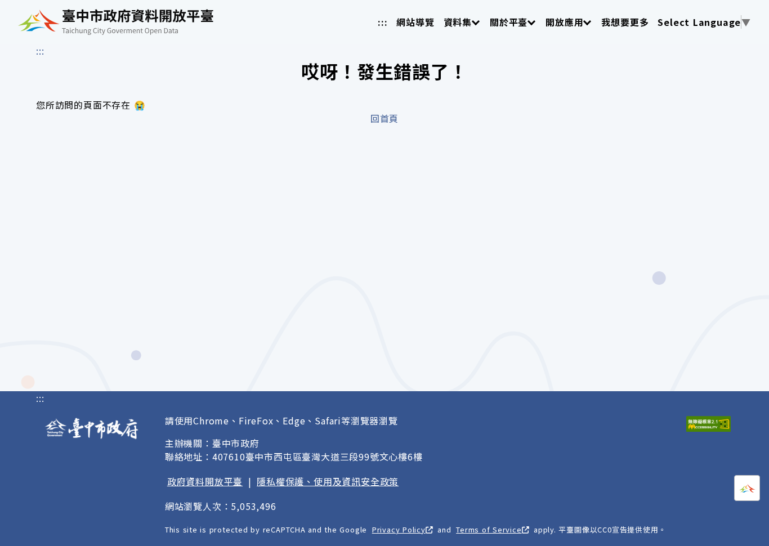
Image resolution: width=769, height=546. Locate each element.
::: (382, 22)
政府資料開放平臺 (205, 481)
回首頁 (384, 118)
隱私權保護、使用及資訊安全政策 (328, 481)
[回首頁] (115, 22)
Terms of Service (488, 529)
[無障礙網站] (708, 424)
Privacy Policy (399, 529)
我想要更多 (625, 22)
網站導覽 (415, 22)
